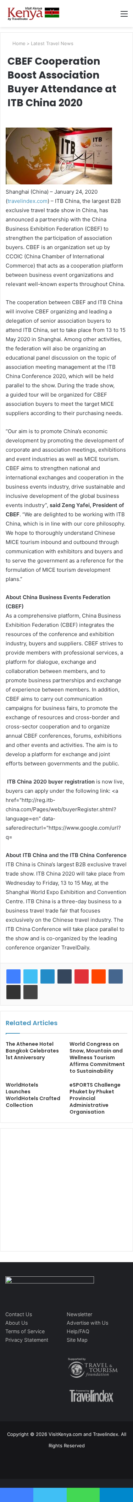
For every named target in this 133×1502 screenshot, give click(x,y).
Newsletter (79, 1314)
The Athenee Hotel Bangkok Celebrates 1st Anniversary (32, 1050)
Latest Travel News (52, 43)
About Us (16, 1323)
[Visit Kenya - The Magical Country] (33, 13)
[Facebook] (13, 976)
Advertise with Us (87, 1323)
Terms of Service (25, 1331)
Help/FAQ (78, 1331)
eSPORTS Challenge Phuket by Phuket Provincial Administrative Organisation (95, 1098)
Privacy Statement (26, 1340)
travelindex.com (27, 201)
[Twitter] (30, 976)
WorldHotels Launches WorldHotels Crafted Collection (33, 1095)
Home (18, 43)
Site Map (77, 1340)
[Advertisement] (59, 1197)
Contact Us (18, 1314)
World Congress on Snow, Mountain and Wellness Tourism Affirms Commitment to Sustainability (97, 1057)
